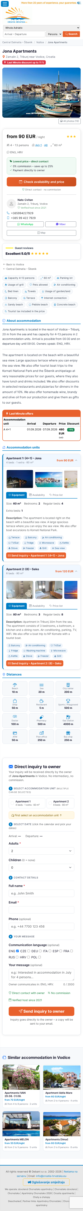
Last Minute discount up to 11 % (25, 62)
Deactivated (14, 1201)
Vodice (40, 42)
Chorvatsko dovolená (65, 1189)
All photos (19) (71, 121)
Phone (20, 919)
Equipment (18, 495)
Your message (25, 965)
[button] (41, 251)
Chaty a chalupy (41, 1197)
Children (22, 860)
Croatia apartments (64, 1193)
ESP (56, 951)
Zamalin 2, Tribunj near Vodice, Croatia (30, 56)
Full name (17, 886)
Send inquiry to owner (43, 1011)
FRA (67, 951)
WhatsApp (27, 224)
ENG (12, 951)
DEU (35, 951)
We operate (11, 1189)
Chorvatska (14, 1193)
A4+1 (38, 145)
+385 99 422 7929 (23, 218)
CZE (23, 951)
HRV (23, 957)
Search (72, 33)
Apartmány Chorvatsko (49, 1201)
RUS (12, 957)
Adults (15, 843)
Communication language (34, 945)
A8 (46, 145)
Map (43, 232)
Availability (38, 495)
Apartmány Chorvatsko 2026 (37, 1193)
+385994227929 (22, 213)
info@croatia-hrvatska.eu (51, 1175)
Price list (58, 495)
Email (14, 902)
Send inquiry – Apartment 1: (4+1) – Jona (37, 555)
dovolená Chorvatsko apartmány (35, 1189)
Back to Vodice (15, 264)
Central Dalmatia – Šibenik (17, 42)
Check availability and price (44, 182)
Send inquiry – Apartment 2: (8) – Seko (36, 663)
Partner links (29, 1201)
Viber (62, 224)
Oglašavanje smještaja (48, 1182)
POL (34, 957)
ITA (46, 951)
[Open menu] (5, 4)
